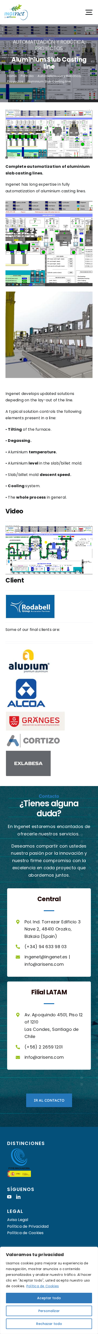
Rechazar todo (49, 1323)
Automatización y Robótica (48, 41)
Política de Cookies (42, 1286)
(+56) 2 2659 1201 (43, 1047)
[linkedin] (18, 1197)
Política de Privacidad (28, 1226)
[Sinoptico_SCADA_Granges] (49, 201)
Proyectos (49, 48)
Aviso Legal (17, 1219)
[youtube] (9, 1197)
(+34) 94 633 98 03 (45, 947)
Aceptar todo (49, 1298)
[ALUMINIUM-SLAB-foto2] (49, 293)
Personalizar (49, 1310)
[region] (49, 1290)
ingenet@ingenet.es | (47, 957)
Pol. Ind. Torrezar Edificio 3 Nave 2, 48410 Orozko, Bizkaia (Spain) (52, 929)
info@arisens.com (44, 964)
